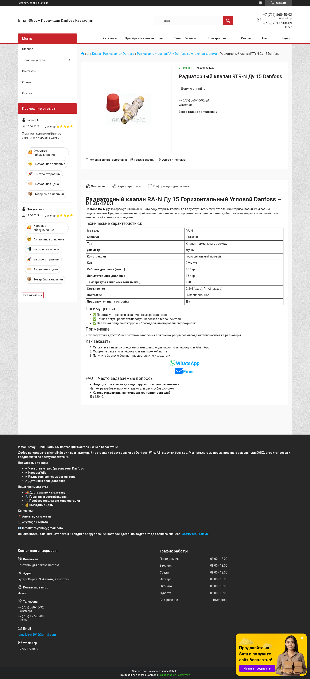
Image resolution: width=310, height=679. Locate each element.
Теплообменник (185, 38)
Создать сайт (27, 2)
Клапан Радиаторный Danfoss (113, 53)
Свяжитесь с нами (195, 534)
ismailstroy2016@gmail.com (37, 634)
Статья (27, 93)
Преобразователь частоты (144, 38)
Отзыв (26, 82)
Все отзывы (31, 295)
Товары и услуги (33, 60)
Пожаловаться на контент (174, 675)
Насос (266, 38)
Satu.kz (173, 671)
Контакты (29, 71)
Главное (27, 49)
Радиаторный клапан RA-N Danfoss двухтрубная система (177, 53)
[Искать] (228, 20)
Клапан (246, 38)
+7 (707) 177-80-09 (35, 522)
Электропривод (219, 38)
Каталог (108, 38)
